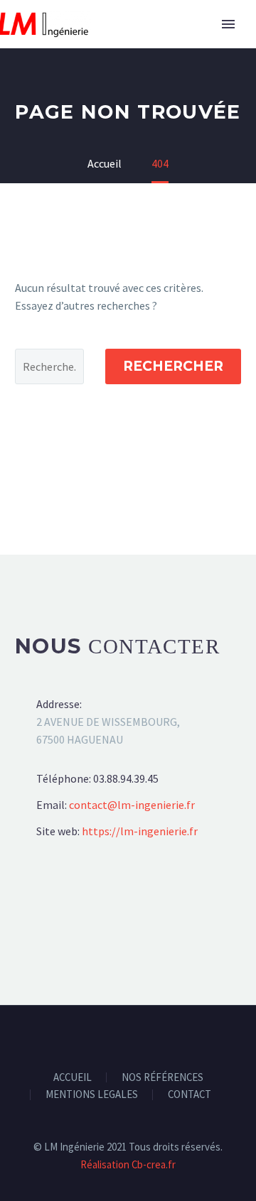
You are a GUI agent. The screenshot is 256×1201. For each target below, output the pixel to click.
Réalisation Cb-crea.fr (128, 1164)
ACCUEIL (72, 1077)
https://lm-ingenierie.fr (140, 831)
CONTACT (189, 1094)
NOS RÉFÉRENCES (162, 1077)
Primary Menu (228, 24)
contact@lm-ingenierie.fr (132, 805)
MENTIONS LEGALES (92, 1094)
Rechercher (173, 366)
